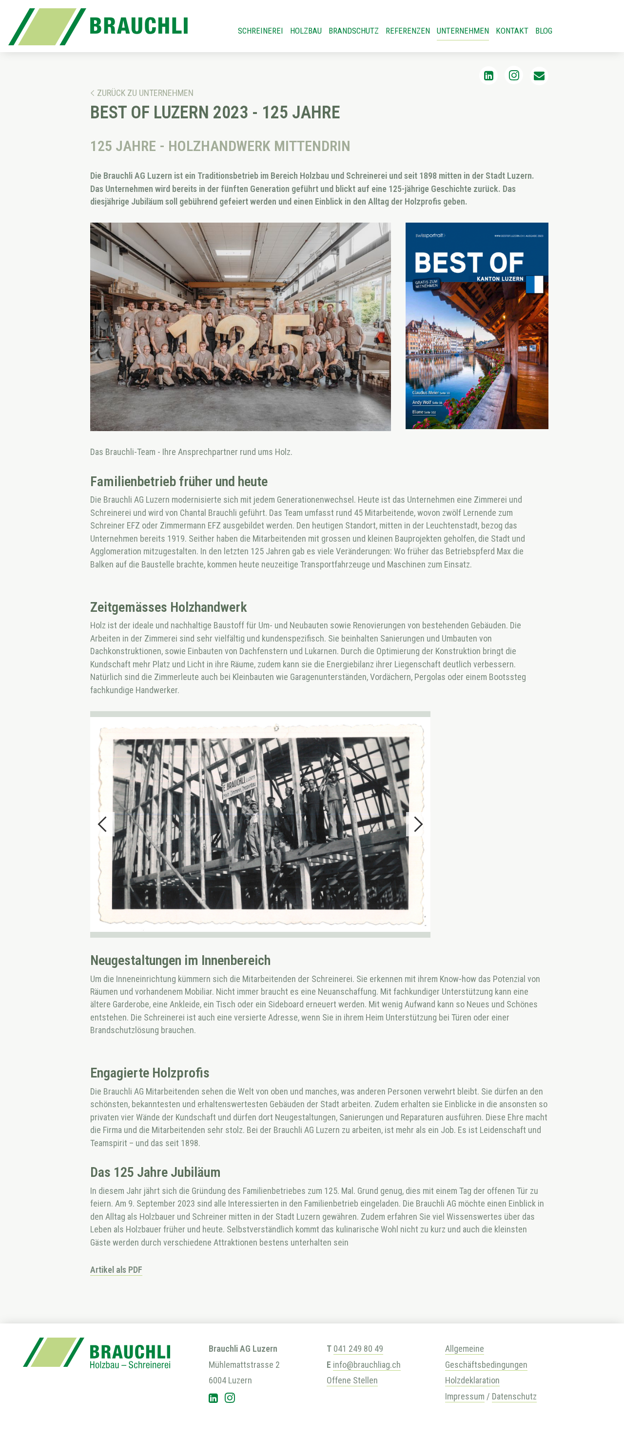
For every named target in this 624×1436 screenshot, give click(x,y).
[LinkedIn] (488, 76)
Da (496, 1396)
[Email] (539, 76)
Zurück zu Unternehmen (145, 93)
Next (418, 824)
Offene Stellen (352, 1380)
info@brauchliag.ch (367, 1365)
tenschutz (519, 1396)
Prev (102, 824)
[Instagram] (514, 76)
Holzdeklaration (472, 1380)
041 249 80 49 (358, 1348)
